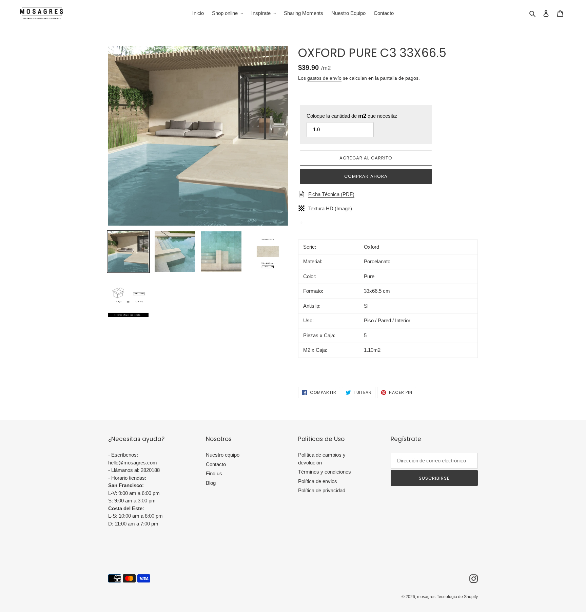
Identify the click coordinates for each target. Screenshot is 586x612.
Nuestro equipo (222, 455)
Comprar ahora (366, 176)
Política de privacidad (321, 490)
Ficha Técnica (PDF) (331, 194)
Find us (214, 473)
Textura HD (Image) (330, 208)
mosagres (426, 596)
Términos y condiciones (324, 472)
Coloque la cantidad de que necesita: (352, 116)
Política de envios (317, 481)
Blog (211, 483)
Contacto (216, 464)
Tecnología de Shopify (457, 596)
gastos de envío (324, 78)
